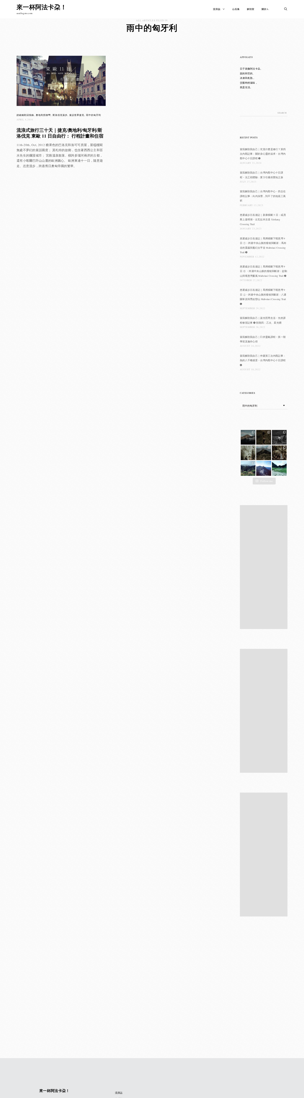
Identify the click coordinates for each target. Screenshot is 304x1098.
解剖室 (250, 9)
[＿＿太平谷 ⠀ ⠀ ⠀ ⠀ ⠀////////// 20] (248, 468)
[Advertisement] (264, 567)
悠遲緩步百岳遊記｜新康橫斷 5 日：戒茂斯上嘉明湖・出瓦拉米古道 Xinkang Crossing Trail (263, 219)
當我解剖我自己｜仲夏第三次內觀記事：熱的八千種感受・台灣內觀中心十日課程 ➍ (263, 360)
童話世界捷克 (76, 114)
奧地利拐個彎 (43, 114)
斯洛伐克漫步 (60, 114)
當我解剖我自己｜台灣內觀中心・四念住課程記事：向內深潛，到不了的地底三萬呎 (263, 196)
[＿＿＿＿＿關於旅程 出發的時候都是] (263, 452)
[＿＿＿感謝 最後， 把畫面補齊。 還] (248, 437)
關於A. (265, 9)
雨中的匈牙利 (93, 114)
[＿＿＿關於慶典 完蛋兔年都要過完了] (279, 437)
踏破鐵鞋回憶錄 (25, 114)
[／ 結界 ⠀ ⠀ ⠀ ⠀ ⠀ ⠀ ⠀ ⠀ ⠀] (263, 468)
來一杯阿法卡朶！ (42, 6)
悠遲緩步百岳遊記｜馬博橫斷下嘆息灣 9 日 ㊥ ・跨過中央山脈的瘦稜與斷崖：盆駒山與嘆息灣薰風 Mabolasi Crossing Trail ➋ (263, 271)
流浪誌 (216, 9)
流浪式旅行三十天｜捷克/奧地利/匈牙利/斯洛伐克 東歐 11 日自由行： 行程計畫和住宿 (60, 133)
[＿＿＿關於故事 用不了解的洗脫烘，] (248, 452)
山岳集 (236, 9)
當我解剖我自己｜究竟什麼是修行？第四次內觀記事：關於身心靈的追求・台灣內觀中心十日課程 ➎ (263, 153)
